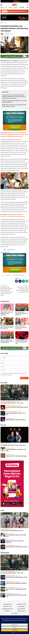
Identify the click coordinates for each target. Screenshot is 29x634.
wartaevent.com (7, 604)
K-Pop (2, 529)
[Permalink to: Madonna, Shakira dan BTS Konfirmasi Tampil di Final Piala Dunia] (7, 335)
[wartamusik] (14, 4)
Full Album (3, 401)
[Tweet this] (19, 281)
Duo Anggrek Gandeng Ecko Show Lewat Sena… (13, 445)
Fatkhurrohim (11, 249)
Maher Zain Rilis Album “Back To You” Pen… (16, 413)
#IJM (2, 275)
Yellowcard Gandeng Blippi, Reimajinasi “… (16, 583)
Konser (7, 587)
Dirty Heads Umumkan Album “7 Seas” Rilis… (12, 403)
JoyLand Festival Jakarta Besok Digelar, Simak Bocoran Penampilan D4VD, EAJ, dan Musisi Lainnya (22, 289)
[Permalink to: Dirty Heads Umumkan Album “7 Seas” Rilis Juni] (14, 392)
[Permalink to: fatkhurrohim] (2, 33)
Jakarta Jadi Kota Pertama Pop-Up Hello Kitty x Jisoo (21, 327)
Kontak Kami (21, 606)
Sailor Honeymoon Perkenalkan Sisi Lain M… (12, 530)
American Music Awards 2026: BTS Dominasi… (15, 541)
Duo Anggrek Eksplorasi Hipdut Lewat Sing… (16, 450)
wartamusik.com (21, 604)
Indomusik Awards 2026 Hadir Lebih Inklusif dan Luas (21, 342)
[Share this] (16, 281)
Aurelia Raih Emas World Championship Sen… (16, 595)
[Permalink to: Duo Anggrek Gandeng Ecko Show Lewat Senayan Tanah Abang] (14, 435)
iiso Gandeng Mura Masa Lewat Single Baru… (16, 535)
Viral (13, 593)
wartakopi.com (7, 606)
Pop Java (2, 443)
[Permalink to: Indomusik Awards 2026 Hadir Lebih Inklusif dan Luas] (22, 335)
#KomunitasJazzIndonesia (19, 275)
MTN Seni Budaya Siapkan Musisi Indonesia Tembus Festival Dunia (7, 327)
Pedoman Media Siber (7, 608)
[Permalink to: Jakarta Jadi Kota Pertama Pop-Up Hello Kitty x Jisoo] (22, 321)
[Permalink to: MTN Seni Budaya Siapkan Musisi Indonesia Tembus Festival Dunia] (7, 321)
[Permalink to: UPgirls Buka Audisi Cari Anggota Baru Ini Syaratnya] (7, 307)
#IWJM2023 (8, 275)
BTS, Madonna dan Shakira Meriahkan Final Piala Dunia (21, 313)
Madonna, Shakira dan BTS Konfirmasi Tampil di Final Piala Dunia (7, 341)
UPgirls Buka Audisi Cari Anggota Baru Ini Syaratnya (7, 313)
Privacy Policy (21, 611)
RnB (12, 418)
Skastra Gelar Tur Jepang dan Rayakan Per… (16, 589)
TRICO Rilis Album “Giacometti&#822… (16, 419)
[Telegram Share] (23, 281)
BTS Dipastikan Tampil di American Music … (16, 547)
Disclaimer (14, 613)
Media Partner (21, 608)
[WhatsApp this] (26, 281)
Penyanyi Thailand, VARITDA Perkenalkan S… (17, 407)
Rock (13, 401)
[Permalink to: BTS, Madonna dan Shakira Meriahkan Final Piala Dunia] (22, 307)
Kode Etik (7, 611)
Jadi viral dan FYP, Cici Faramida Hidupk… (17, 456)
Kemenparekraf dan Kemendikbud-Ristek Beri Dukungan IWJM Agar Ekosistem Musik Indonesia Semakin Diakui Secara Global (14, 96)
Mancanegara (9, 401)
